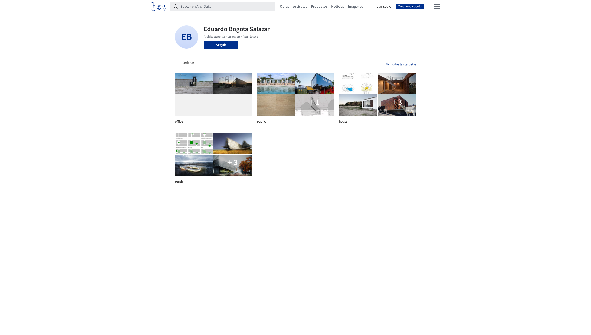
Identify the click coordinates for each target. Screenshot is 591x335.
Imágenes (355, 6)
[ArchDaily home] (158, 6)
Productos (319, 6)
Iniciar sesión (383, 6)
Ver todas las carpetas (401, 64)
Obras (284, 6)
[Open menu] (437, 6)
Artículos (300, 6)
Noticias (337, 6)
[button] (186, 63)
